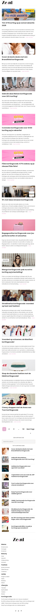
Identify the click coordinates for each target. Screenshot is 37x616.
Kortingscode (6, 597)
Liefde (3, 574)
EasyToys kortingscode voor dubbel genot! (21, 493)
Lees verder (29, 37)
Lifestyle (4, 585)
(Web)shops (4, 569)
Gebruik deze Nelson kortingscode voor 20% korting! (17, 95)
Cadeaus (4, 571)
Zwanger (3, 549)
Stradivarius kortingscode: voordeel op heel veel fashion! (18, 304)
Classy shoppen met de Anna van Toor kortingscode (16, 408)
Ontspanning (5, 560)
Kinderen (3, 551)
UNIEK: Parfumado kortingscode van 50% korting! (23, 501)
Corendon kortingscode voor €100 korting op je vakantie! (17, 129)
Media (3, 594)
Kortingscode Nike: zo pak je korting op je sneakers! (21, 527)
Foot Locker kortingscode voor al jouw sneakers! (22, 484)
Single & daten (5, 576)
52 (23, 429)
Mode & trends (5, 567)
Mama (3, 544)
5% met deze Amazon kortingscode (17, 200)
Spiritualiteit (4, 590)
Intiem (3, 583)
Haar (2, 556)
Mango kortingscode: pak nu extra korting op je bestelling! (17, 270)
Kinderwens (4, 547)
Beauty (4, 554)
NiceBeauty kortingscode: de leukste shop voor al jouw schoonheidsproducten (22, 510)
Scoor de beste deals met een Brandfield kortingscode (15, 58)
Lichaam (3, 562)
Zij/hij (2, 578)
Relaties (3, 581)
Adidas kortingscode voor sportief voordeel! (21, 467)
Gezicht (3, 558)
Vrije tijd (3, 588)
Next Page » (30, 429)
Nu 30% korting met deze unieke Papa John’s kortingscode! (23, 518)
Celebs (3, 592)
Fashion (4, 565)
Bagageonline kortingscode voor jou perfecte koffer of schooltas (18, 234)
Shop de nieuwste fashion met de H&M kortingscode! (16, 374)
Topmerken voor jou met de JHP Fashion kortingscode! (22, 475)
